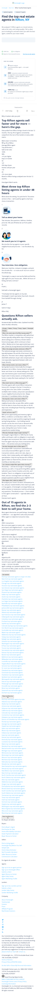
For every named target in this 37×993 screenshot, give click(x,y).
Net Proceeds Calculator (9, 852)
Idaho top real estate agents (11, 728)
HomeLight (4, 8)
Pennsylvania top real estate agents (13, 786)
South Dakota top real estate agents (13, 793)
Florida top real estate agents (11, 722)
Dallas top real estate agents (11, 594)
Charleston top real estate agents (12, 675)
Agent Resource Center (9, 874)
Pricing (15, 328)
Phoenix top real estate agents (12, 592)
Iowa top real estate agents (10, 735)
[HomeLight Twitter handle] (3, 920)
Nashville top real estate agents (12, 603)
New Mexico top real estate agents (13, 771)
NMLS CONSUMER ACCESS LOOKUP (13, 979)
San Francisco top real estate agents (13, 615)
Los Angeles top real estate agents (13, 581)
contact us (21, 952)
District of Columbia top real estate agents (15, 719)
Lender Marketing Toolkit (10, 893)
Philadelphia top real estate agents (13, 606)
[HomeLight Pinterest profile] (3, 930)
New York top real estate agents (12, 579)
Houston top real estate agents (12, 586)
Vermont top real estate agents (12, 802)
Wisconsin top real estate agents (12, 811)
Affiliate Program (7, 909)
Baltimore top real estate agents (12, 657)
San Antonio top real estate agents (13, 588)
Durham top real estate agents (12, 693)
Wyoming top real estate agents (12, 813)
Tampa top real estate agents (11, 637)
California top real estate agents (12, 711)
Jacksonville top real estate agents (13, 608)
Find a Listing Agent (8, 843)
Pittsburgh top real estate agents (12, 684)
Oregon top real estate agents (11, 784)
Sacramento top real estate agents (13, 650)
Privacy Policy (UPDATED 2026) (12, 962)
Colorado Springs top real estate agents (15, 626)
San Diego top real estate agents (12, 590)
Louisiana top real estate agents (12, 742)
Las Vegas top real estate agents (12, 601)
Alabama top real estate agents (12, 702)
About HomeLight (7, 900)
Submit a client (6, 872)
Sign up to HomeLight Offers (11, 870)
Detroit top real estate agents (11, 681)
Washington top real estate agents (13, 644)
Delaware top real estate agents (12, 717)
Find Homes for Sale (8, 829)
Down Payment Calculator (10, 834)
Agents (24, 328)
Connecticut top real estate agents (13, 715)
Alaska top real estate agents (11, 704)
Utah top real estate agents (10, 800)
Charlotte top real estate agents (12, 599)
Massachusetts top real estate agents (14, 748)
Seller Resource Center (9, 854)
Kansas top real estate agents (11, 737)
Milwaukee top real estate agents (12, 659)
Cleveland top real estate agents (12, 670)
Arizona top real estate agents (11, 706)
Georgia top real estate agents (11, 724)
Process (4, 330)
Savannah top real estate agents (12, 690)
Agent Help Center (8, 876)
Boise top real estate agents (11, 688)
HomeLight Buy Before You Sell (12, 845)
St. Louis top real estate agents (12, 668)
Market (10, 328)
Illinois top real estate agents (11, 731)
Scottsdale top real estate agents (12, 630)
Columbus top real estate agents (12, 619)
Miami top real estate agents (11, 632)
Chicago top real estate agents (11, 583)
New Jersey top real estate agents (12, 769)
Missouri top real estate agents (12, 757)
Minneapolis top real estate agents (13, 679)
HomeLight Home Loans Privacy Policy (14, 981)
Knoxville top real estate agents (12, 686)
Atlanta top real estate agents (11, 612)
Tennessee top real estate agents (12, 795)
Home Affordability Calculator (11, 831)
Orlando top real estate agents (12, 641)
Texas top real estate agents (11, 797)
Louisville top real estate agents (12, 661)
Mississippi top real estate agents (12, 755)
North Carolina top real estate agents (14, 775)
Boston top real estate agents (11, 655)
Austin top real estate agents (11, 597)
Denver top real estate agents (11, 610)
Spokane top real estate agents (12, 677)
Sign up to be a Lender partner (12, 886)
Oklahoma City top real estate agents (14, 635)
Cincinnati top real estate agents (12, 673)
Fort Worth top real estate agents (12, 628)
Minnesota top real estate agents (12, 753)
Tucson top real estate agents (11, 648)
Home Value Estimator (9, 850)
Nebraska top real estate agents (12, 762)
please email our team (9, 952)
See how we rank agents (29, 54)
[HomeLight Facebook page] (3, 922)
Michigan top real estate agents (12, 751)
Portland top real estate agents (12, 621)
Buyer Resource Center (9, 836)
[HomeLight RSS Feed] (2, 932)
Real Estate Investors (8, 911)
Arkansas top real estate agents (12, 708)
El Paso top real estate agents (11, 646)
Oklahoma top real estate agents (12, 782)
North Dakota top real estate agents (13, 777)
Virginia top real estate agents (11, 804)
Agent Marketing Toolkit (9, 879)
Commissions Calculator (9, 857)
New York (11, 8)
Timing (19, 328)
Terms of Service (7, 960)
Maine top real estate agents (11, 744)
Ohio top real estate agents (10, 780)
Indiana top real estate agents (11, 733)
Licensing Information (9, 984)
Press (3, 906)
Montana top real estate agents (12, 760)
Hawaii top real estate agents (11, 726)
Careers (4, 904)
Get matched (5, 574)
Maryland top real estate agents (12, 746)
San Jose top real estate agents (12, 666)
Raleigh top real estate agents (11, 639)
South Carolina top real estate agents (14, 791)
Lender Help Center (8, 890)
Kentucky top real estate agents (12, 740)
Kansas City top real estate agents (13, 652)
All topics (4, 328)
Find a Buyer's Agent (8, 827)
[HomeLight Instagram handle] (3, 925)
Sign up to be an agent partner (12, 867)
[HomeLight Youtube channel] (3, 927)
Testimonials (6, 902)
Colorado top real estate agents (12, 713)
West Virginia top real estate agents (13, 809)
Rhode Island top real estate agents (13, 789)
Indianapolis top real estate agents (13, 617)
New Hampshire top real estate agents (14, 766)
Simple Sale (5, 848)
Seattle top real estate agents (11, 623)
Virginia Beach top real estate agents (13, 664)
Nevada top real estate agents (11, 764)
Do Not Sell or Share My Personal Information (16, 965)
